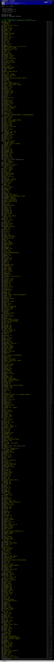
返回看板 (4, 661)
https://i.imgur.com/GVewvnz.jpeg (17, 445)
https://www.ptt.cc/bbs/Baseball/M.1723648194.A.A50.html (22, 20)
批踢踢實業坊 (5, 0)
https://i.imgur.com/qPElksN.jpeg (15, 159)
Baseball (12, 0)
